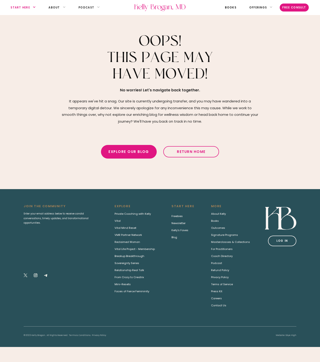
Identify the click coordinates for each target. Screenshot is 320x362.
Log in (282, 241)
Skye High (291, 335)
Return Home (191, 151)
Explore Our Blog (128, 151)
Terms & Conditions (79, 335)
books (230, 7)
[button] (20, 7)
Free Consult (294, 7)
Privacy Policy (99, 335)
